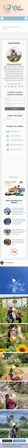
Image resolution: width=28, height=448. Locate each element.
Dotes (23, 446)
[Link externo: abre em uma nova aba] (13, 177)
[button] (2, 18)
